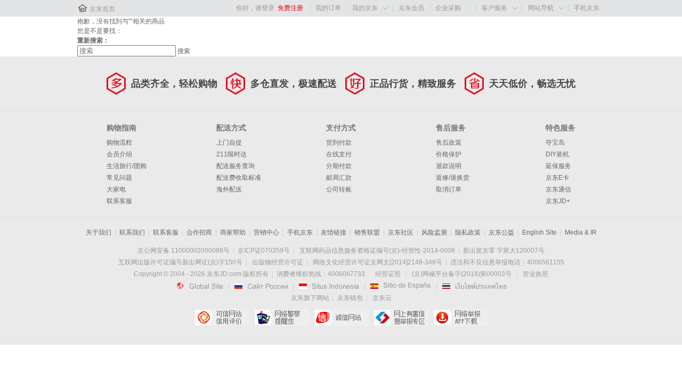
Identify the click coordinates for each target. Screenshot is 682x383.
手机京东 (586, 8)
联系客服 (119, 201)
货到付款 (339, 142)
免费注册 (290, 8)
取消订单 (448, 189)
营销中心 (266, 232)
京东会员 (411, 8)
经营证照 (388, 274)
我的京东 (365, 8)
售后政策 (448, 142)
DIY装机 (557, 154)
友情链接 (333, 232)
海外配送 (229, 189)
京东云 (382, 298)
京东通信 (558, 189)
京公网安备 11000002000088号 (183, 250)
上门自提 (229, 142)
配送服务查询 (235, 166)
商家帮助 (233, 232)
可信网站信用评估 (221, 317)
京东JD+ (558, 201)
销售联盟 (367, 232)
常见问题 (119, 177)
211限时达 (231, 154)
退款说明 (448, 166)
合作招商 (199, 232)
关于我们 (98, 232)
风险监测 (434, 232)
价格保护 (448, 154)
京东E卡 (557, 177)
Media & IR (581, 232)
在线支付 (339, 154)
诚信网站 (341, 317)
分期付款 (339, 166)
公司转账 (339, 189)
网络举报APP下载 (460, 317)
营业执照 (535, 274)
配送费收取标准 (238, 177)
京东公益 (501, 232)
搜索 (183, 51)
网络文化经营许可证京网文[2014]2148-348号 (377, 262)
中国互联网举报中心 (401, 317)
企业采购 (448, 8)
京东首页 (102, 9)
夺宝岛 (555, 142)
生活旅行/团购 (127, 166)
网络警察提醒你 (281, 317)
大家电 (116, 189)
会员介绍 (119, 154)
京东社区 (400, 232)
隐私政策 (468, 232)
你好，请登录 (255, 8)
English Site (539, 232)
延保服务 (558, 166)
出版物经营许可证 (277, 262)
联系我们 (132, 232)
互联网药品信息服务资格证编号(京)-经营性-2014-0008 (377, 250)
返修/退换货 (452, 177)
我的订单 (328, 8)
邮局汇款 (339, 177)
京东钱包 (350, 298)
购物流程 (119, 142)
